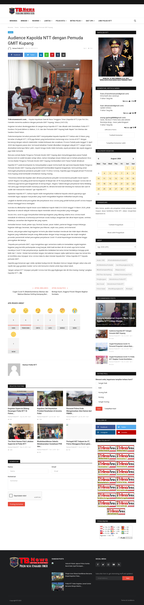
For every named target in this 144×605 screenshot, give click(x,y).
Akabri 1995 (101, 260)
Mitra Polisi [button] (75, 21)
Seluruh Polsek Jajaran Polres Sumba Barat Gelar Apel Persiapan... (77, 565)
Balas (126, 101)
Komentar (14, 461)
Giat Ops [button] (90, 21)
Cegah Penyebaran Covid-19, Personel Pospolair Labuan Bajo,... (121, 345)
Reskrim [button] (35, 21)
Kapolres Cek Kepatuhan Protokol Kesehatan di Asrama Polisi (49, 411)
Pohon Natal (101, 289)
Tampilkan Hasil (110, 409)
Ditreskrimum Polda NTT (115, 284)
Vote (99, 409)
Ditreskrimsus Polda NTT (117, 279)
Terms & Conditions (127, 600)
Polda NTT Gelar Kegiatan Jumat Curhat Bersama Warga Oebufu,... (78, 585)
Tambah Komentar (116, 135)
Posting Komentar (16, 504)
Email (54, 467)
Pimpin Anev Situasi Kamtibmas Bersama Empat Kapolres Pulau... (78, 575)
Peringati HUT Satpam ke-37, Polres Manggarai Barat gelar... (78, 442)
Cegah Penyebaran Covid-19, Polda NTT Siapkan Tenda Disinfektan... (121, 358)
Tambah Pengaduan (116, 225)
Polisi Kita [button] (60, 21)
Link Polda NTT (105, 21)
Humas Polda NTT (18, 48)
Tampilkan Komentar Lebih (116, 143)
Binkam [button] (24, 21)
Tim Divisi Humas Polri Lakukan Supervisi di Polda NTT (20, 442)
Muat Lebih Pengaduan (116, 233)
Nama (10, 467)
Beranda (13, 21)
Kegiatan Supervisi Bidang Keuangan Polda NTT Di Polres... (18, 411)
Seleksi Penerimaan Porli (122, 274)
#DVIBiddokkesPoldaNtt (105, 265)
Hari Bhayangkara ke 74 (124, 265)
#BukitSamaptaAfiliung (104, 270)
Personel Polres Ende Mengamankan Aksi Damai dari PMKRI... (79, 411)
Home (17, 27)
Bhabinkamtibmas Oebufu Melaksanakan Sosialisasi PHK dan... (49, 443)
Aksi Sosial (100, 284)
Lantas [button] (47, 21)
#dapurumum (120, 270)
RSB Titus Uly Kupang (104, 274)
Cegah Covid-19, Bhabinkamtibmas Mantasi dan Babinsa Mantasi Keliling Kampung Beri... (30, 293)
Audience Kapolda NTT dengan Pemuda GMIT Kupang (120, 332)
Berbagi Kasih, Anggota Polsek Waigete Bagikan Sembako (70, 293)
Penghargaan (101, 279)
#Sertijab (129, 289)
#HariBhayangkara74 (115, 289)
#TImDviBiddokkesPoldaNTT (117, 260)
